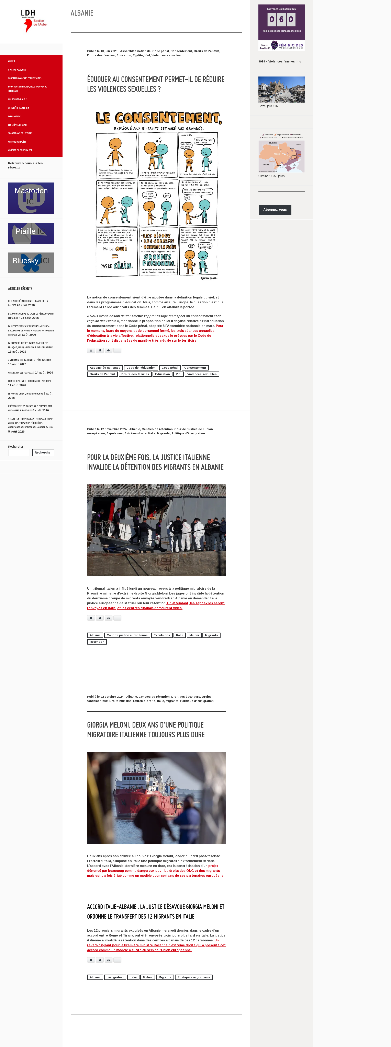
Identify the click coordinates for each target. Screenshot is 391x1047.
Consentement (181, 51)
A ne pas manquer (17, 69)
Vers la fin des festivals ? (21, 372)
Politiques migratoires (194, 977)
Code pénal (160, 51)
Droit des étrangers (185, 696)
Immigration (115, 977)
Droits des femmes (101, 55)
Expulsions (115, 433)
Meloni (194, 635)
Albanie (134, 429)
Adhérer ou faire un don (20, 150)
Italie (151, 433)
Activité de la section (19, 107)
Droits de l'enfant (206, 51)
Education (123, 55)
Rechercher (15, 446)
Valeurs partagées (17, 141)
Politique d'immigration (188, 433)
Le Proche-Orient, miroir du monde (25, 393)
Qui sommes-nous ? (17, 99)
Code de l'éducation (141, 367)
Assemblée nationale (135, 51)
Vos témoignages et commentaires (24, 78)
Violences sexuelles (166, 55)
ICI (31, 202)
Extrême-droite (135, 433)
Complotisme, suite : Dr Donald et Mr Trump (29, 381)
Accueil (11, 61)
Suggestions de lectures (20, 133)
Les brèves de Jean (17, 124)
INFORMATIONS (14, 116)
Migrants (163, 433)
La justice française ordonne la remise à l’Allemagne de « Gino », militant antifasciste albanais (31, 330)
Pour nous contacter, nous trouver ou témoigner (27, 89)
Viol (147, 55)
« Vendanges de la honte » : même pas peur (29, 360)
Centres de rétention (157, 429)
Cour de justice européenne (127, 635)
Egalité (138, 55)
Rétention (97, 641)
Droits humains (120, 701)
